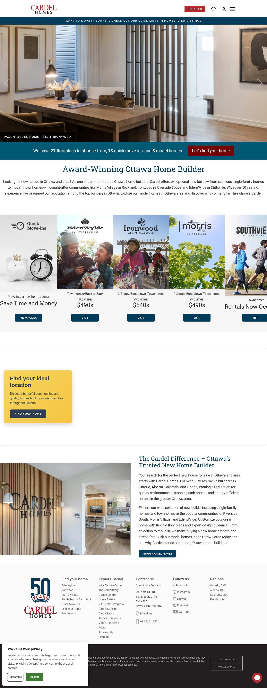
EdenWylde (68, 585)
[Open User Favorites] (213, 9)
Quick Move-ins (71, 604)
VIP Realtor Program (111, 604)
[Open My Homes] (224, 9)
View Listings (190, 20)
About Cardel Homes (157, 553)
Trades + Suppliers (110, 618)
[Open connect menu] (257, 678)
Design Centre (107, 594)
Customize (15, 676)
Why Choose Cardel (110, 585)
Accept (34, 676)
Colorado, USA (219, 594)
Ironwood (67, 590)
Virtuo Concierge (109, 622)
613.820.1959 (148, 621)
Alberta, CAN (218, 590)
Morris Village (70, 594)
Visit (85, 317)
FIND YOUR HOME (28, 413)
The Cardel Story (109, 590)
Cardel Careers (107, 608)
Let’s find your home (211, 150)
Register (195, 9)
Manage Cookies (226, 667)
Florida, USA (217, 599)
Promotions (69, 613)
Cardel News (106, 613)
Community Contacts (149, 585)
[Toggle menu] (233, 9)
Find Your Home (71, 608)
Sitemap (104, 636)
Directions (146, 613)
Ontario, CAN (218, 585)
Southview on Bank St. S (76, 599)
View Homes (28, 317)
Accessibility (106, 632)
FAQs (102, 627)
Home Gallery (107, 599)
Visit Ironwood (57, 137)
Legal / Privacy (226, 660)
